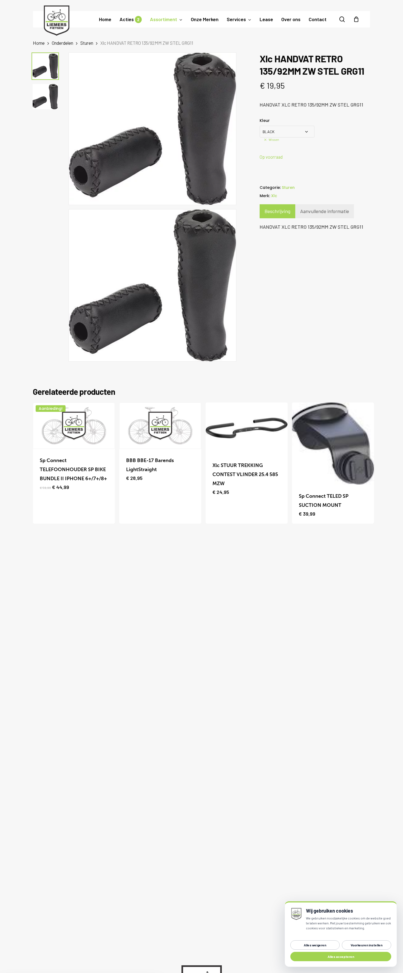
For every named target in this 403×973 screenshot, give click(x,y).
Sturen (86, 43)
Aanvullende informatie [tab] (324, 211)
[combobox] (287, 132)
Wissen (274, 139)
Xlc (274, 195)
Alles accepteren (341, 956)
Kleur (265, 120)
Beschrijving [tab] (277, 211)
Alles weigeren (315, 945)
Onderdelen (62, 43)
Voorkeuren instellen (366, 945)
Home (39, 43)
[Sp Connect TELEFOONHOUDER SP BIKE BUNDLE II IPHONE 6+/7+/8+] (74, 425)
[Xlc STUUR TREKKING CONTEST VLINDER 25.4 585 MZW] (247, 428)
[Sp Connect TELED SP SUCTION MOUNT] (333, 443)
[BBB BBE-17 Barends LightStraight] (160, 425)
